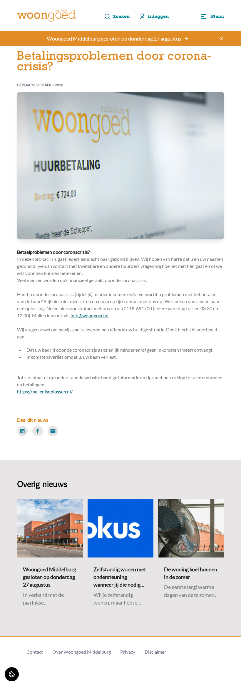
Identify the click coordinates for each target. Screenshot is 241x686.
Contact (34, 652)
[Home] (46, 15)
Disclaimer (155, 652)
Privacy (127, 652)
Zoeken (121, 16)
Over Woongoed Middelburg (81, 652)
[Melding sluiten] (221, 38)
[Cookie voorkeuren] (12, 674)
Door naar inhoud (23, 8)
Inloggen (158, 16)
